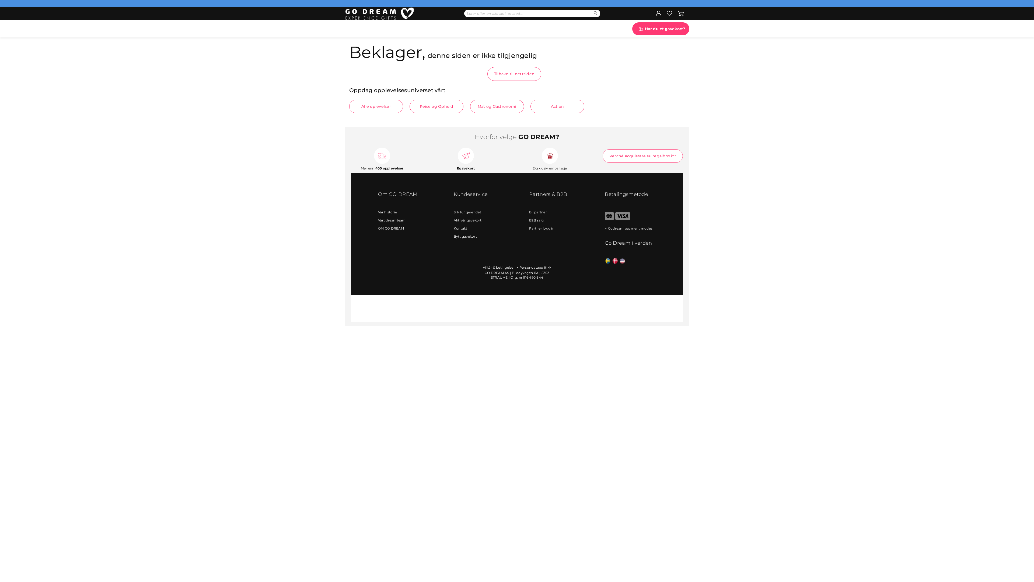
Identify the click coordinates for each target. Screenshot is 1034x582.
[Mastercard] (609, 219)
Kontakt (460, 228)
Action (557, 106)
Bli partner (538, 212)
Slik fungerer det (467, 212)
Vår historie (387, 212)
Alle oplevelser (376, 106)
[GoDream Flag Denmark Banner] (615, 261)
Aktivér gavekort (468, 220)
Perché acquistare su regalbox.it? (642, 156)
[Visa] (622, 219)
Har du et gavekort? (665, 28)
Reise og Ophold (436, 106)
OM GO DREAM (391, 228)
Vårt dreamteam (392, 220)
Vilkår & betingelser (499, 267)
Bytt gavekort (465, 236)
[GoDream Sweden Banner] (608, 261)
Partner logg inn (543, 228)
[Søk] (595, 13)
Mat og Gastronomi (497, 106)
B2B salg (536, 220)
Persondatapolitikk (535, 267)
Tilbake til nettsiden (514, 73)
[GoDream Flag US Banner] (622, 261)
